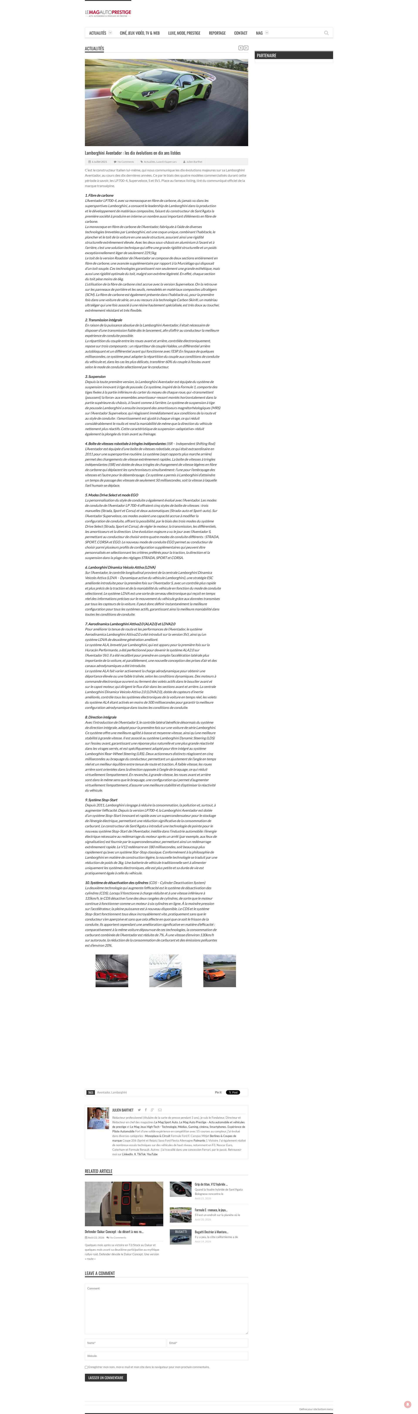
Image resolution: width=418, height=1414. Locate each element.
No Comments (126, 161)
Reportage (217, 33)
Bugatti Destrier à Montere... (211, 1231)
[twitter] (139, 1110)
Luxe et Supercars (166, 161)
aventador (103, 1092)
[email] (160, 1110)
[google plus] (152, 1110)
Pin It (218, 1092)
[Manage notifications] (407, 1404)
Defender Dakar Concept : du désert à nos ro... (114, 1231)
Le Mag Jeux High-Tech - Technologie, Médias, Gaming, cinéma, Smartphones (178, 1126)
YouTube (152, 1154)
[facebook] (146, 1110)
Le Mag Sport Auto (166, 1122)
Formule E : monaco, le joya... (211, 1209)
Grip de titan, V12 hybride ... (211, 1184)
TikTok (141, 1154)
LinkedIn (127, 1154)
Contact (240, 33)
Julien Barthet (194, 161)
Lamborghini (119, 1092)
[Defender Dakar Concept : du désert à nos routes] (127, 1203)
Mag (259, 33)
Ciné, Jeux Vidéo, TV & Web (140, 33)
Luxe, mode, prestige (184, 33)
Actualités (97, 33)
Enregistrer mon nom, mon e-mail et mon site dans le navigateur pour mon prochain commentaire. (149, 1367)
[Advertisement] (254, 10)
